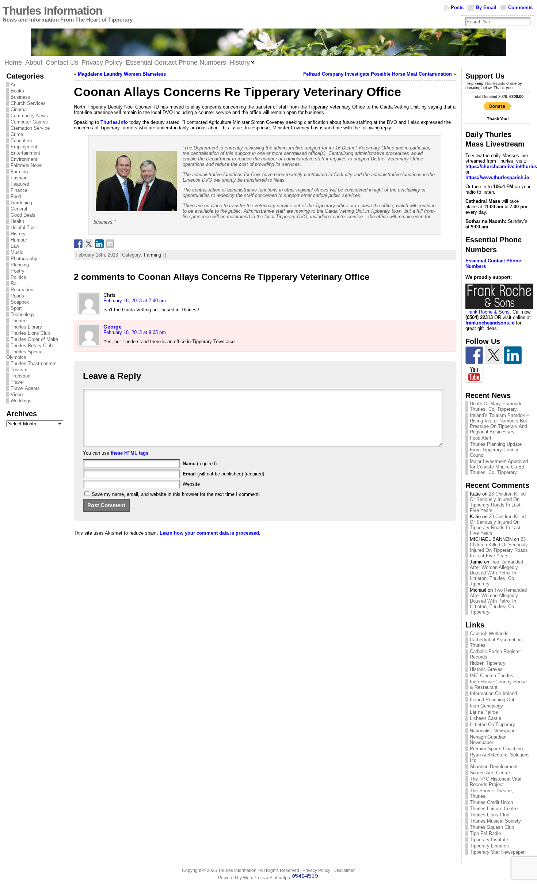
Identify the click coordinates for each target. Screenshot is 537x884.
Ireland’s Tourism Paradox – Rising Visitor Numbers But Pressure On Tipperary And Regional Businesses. (499, 424)
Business (20, 97)
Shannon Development (494, 766)
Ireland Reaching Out (492, 699)
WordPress (254, 877)
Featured (20, 184)
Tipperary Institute (489, 839)
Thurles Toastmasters (34, 363)
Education (21, 140)
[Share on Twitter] (88, 243)
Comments (520, 7)
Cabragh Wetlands (489, 633)
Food (16, 196)
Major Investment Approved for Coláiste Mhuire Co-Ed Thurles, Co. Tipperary (499, 467)
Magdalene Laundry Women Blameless (122, 74)
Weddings (21, 400)
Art (14, 84)
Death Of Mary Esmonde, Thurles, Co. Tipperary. (497, 406)
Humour (19, 240)
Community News (29, 115)
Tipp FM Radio (485, 833)
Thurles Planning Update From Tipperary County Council (496, 449)
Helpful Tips (23, 227)
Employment (24, 146)
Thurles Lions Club (30, 333)
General (19, 209)
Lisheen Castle (485, 718)
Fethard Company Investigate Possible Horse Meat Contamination (377, 74)
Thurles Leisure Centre (494, 808)
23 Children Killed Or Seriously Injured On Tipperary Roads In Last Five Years (498, 502)
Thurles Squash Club (492, 827)
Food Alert (480, 438)
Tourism (19, 369)
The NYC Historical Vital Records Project (495, 781)
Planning (20, 265)
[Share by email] (110, 243)
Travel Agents (25, 388)
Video (17, 394)
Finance (19, 190)
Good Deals (23, 215)
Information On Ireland (493, 693)
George (112, 327)
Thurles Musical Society (495, 821)
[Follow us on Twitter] (493, 355)
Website (191, 484)
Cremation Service (30, 128)
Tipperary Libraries (489, 846)
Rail (15, 283)
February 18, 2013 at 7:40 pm (134, 300)
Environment (24, 159)
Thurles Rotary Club (32, 345)
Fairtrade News (26, 165)
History (18, 233)
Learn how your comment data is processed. (210, 533)
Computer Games (29, 122)
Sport (16, 308)
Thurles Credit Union (491, 802)
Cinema (19, 109)
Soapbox (20, 302)
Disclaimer (344, 870)
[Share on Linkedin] (99, 243)
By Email (486, 7)
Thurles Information (52, 10)
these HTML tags (129, 453)
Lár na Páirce (484, 712)
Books (17, 91)
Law (15, 246)
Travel (17, 382)
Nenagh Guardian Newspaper (488, 739)
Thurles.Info (114, 122)
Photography (24, 258)
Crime (17, 134)
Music (17, 252)
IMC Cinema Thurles (491, 675)
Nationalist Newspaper (493, 730)
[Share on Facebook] (78, 243)
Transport (21, 376)
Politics (18, 277)
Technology (23, 314)
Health (17, 221)
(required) (200, 463)
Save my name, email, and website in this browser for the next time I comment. (176, 494)
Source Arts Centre (490, 772)
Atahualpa (280, 877)
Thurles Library (26, 327)
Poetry (17, 271)
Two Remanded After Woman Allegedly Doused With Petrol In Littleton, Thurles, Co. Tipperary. (496, 573)
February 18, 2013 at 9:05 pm (134, 332)
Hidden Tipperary (488, 663)
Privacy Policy (316, 870)
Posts (457, 7)
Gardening (21, 202)
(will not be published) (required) (223, 474)
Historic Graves (486, 669)
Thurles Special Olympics (24, 354)
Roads (17, 296)
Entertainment (25, 153)
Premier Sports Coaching (496, 748)
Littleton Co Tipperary (492, 724)
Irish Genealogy (486, 706)
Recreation (22, 289)
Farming (19, 171)
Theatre (19, 320)
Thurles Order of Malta (34, 339)
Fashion (19, 178)
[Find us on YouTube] (474, 374)
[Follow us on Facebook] (474, 355)
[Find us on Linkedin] (513, 355)
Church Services (28, 103)
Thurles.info (494, 83)
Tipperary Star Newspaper (497, 852)
